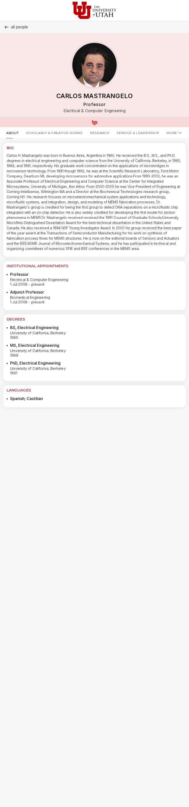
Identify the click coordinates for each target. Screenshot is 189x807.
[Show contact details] (94, 122)
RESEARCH (99, 133)
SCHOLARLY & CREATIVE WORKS (54, 133)
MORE (171, 133)
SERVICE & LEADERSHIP (138, 133)
